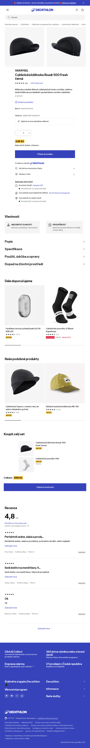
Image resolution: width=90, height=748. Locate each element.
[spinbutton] (23, 133)
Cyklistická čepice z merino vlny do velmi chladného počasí (22, 408)
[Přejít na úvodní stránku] (42, 10)
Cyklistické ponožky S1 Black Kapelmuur (60, 330)
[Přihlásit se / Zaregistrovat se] (77, 10)
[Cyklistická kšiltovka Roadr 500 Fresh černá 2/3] (66, 47)
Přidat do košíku (45, 154)
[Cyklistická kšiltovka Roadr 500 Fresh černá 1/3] (24, 47)
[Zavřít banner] (83, 3)
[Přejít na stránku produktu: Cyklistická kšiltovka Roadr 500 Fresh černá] (26, 448)
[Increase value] (29, 133)
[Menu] (7, 10)
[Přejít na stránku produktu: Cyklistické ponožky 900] (26, 464)
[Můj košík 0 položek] (82, 10)
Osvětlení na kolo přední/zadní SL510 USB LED (23, 330)
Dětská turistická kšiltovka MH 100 (62, 406)
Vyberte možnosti (45, 487)
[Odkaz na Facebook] (6, 696)
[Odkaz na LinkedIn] (22, 696)
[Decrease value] (18, 133)
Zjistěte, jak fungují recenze (15, 526)
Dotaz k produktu (25, 102)
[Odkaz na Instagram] (17, 696)
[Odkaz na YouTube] (12, 696)
